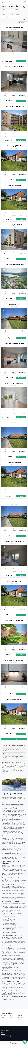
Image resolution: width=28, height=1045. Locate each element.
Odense (11, 1015)
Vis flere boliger (14, 739)
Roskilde (11, 1022)
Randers (20, 1019)
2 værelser (10, 14)
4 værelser (4, 16)
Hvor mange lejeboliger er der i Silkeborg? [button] (11, 750)
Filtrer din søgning (22, 19)
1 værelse (4, 14)
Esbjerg (20, 1015)
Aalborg (11, 1019)
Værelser (16, 9)
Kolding (2, 1017)
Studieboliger (5, 11)
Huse (11, 9)
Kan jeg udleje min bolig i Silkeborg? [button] (12, 753)
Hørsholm (20, 1022)
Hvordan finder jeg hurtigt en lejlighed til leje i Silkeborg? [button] (14, 746)
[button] (4, 41)
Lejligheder (4, 9)
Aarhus (2, 1019)
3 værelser (18, 14)
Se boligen (20, 61)
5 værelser (11, 16)
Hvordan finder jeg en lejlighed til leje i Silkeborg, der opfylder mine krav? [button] (13, 757)
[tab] (14, 746)
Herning (20, 1017)
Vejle (11, 1017)
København (3, 1015)
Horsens (3, 1022)
